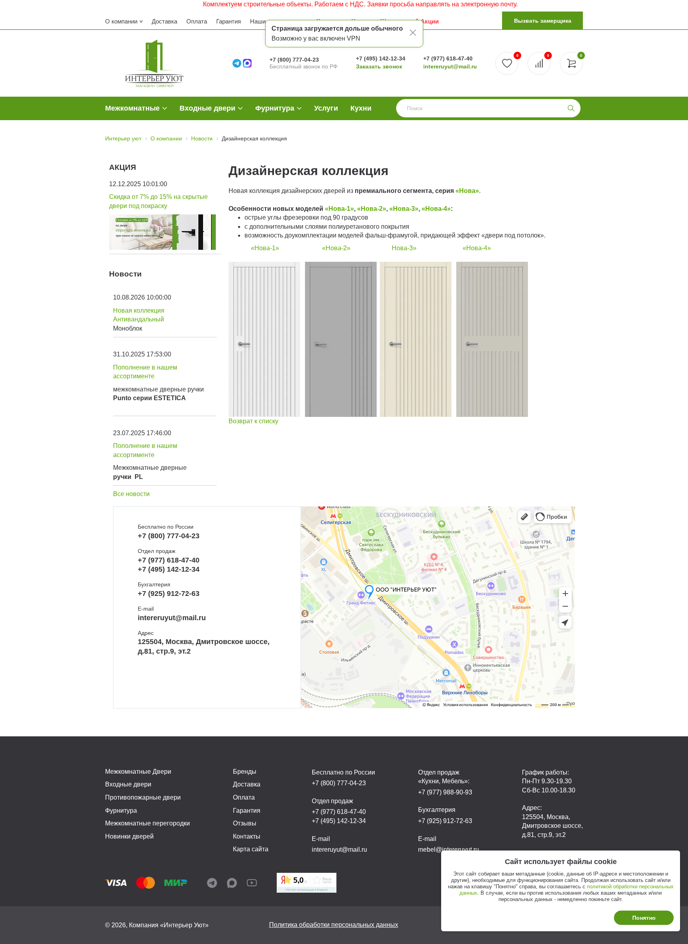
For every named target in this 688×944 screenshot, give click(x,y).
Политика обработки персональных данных (333, 924)
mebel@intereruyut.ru (448, 849)
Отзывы (244, 823)
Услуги (326, 108)
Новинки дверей (129, 836)
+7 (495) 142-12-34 (380, 58)
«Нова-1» (339, 208)
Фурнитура (274, 108)
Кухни (360, 108)
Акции (429, 21)
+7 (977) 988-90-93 (445, 792)
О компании (121, 21)
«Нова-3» (403, 208)
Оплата (196, 21)
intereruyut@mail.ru (450, 66)
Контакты (246, 836)
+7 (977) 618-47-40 (448, 58)
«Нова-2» (371, 208)
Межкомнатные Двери (138, 771)
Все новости (131, 493)
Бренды (244, 771)
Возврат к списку (253, 421)
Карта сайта (250, 849)
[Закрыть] (413, 34)
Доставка (164, 21)
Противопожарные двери (143, 797)
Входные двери (207, 108)
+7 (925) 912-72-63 (168, 594)
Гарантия (228, 21)
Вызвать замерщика (542, 21)
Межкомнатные (132, 108)
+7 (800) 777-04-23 (294, 59)
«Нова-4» (436, 208)
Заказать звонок (379, 66)
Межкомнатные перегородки (147, 823)
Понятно (644, 918)
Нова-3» (404, 248)
